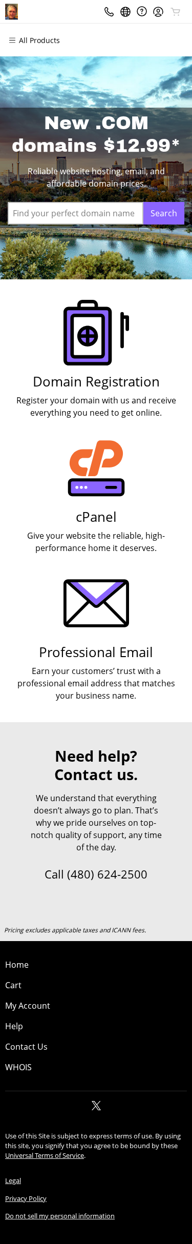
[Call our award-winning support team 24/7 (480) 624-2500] (142, 11)
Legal (13, 1180)
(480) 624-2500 (107, 874)
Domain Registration (96, 382)
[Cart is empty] (175, 11)
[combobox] (75, 213)
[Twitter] (96, 1108)
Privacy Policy (26, 1198)
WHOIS (18, 1067)
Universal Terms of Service (44, 1155)
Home (17, 964)
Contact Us (26, 1046)
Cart (13, 985)
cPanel (96, 517)
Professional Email (96, 652)
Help (14, 1026)
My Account (27, 1005)
